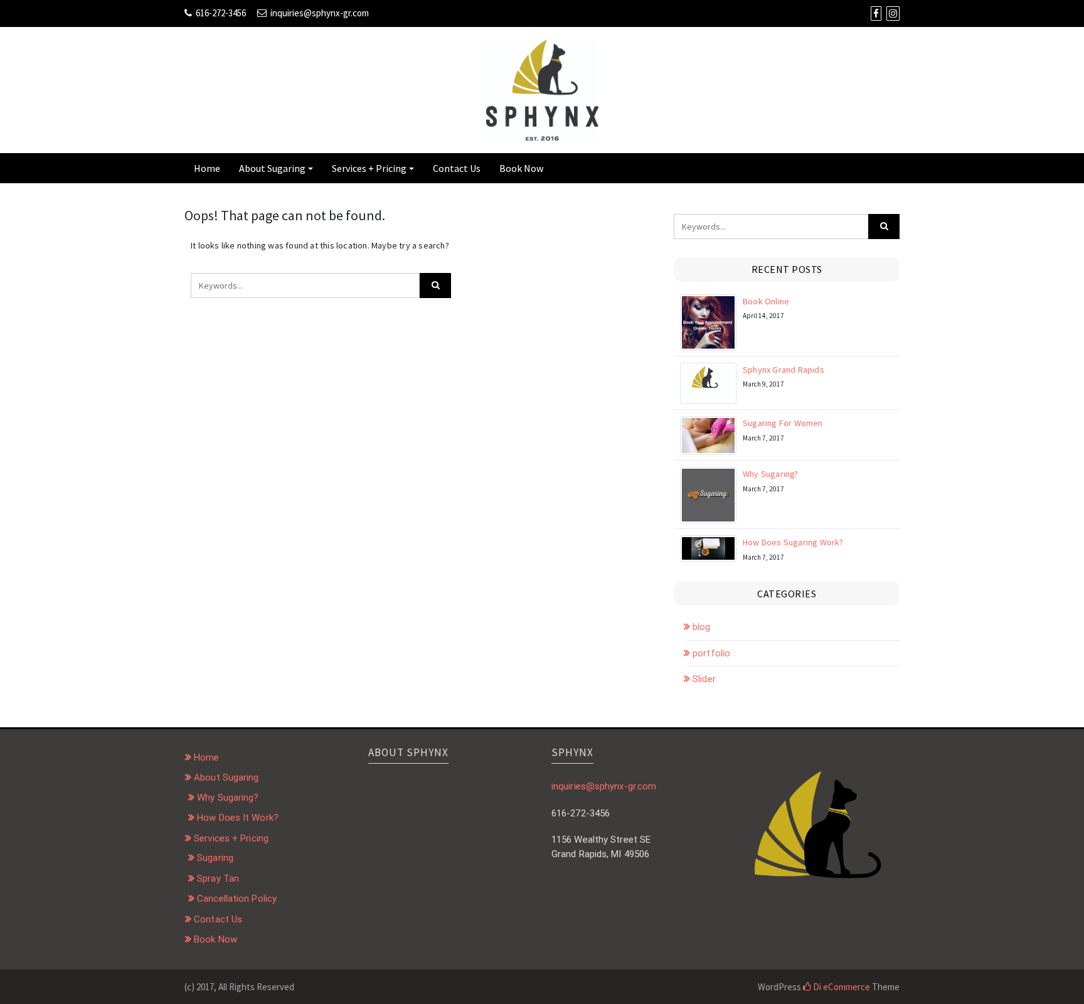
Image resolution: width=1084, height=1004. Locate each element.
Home (207, 168)
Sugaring (215, 857)
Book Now (521, 168)
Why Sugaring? (771, 473)
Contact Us (457, 168)
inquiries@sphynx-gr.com (319, 13)
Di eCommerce (840, 987)
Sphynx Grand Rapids (783, 369)
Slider (704, 679)
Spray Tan (218, 878)
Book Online (766, 301)
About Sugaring (272, 168)
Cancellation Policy (237, 898)
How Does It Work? (238, 817)
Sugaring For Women (783, 423)
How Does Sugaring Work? (793, 542)
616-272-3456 (221, 13)
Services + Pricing (369, 168)
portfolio (711, 653)
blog (701, 627)
